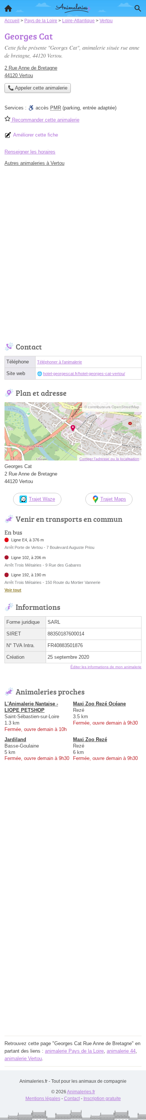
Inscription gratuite (102, 1098)
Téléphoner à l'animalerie (59, 362)
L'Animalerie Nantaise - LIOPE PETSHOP (31, 707)
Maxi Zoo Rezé (90, 739)
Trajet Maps (113, 499)
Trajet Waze (42, 499)
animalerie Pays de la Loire (74, 1051)
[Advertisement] (73, 252)
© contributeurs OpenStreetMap (111, 407)
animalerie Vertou (23, 1058)
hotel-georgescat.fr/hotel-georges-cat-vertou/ (84, 373)
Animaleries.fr (81, 1091)
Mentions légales (42, 1098)
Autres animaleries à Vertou (34, 163)
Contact (72, 1098)
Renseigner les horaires (29, 152)
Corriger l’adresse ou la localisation (109, 459)
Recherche (138, 8)
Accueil (8, 8)
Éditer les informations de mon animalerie (106, 667)
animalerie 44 (121, 1051)
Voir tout (12, 590)
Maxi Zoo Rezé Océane (99, 704)
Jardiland (15, 739)
